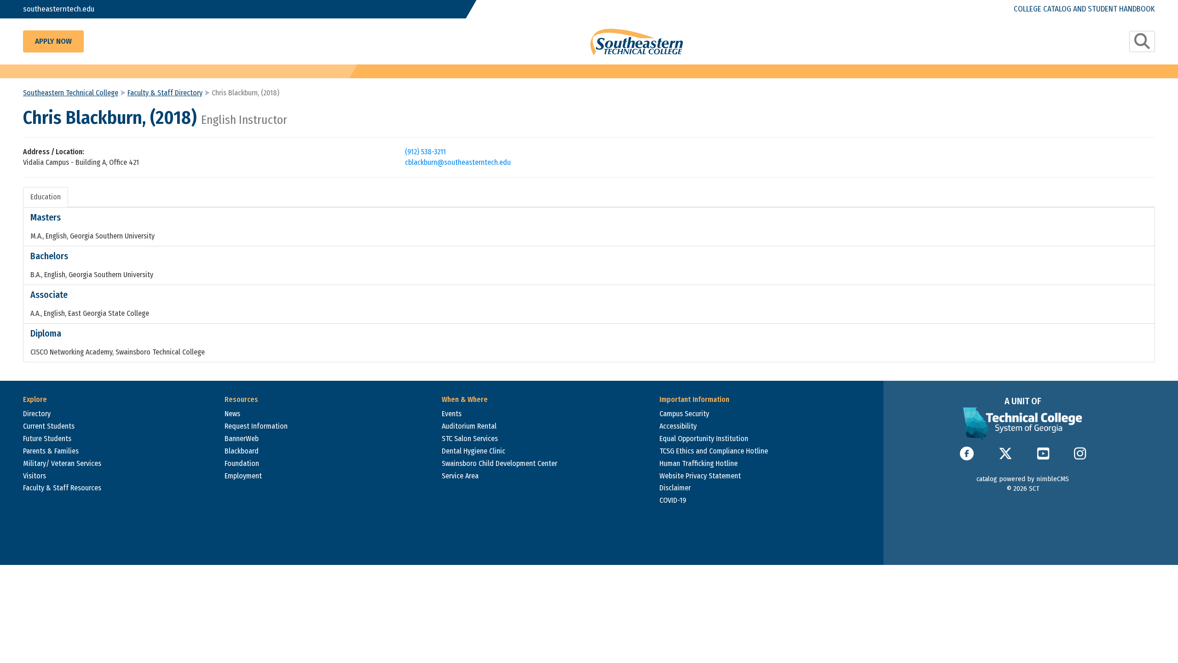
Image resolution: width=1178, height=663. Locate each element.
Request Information (256, 426)
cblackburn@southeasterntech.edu (458, 162)
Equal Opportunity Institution (703, 438)
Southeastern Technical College (70, 92)
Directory (37, 413)
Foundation (242, 463)
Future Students (47, 438)
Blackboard (242, 451)
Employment (243, 475)
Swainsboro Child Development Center (499, 463)
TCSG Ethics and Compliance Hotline (713, 451)
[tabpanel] (589, 284)
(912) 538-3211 (425, 151)
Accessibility (678, 426)
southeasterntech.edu (58, 9)
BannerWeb (242, 438)
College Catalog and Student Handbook (1084, 9)
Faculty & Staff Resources (62, 487)
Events (452, 413)
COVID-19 (672, 500)
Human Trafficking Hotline (698, 463)
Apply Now (53, 41)
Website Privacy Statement (700, 475)
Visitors (34, 475)
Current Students (49, 426)
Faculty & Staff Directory (164, 92)
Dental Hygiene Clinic (473, 451)
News (232, 413)
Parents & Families (51, 451)
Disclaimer (675, 487)
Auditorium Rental (469, 426)
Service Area (460, 475)
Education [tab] (45, 196)
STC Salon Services (470, 438)
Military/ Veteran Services (62, 463)
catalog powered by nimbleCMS (1022, 479)
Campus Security (684, 413)
